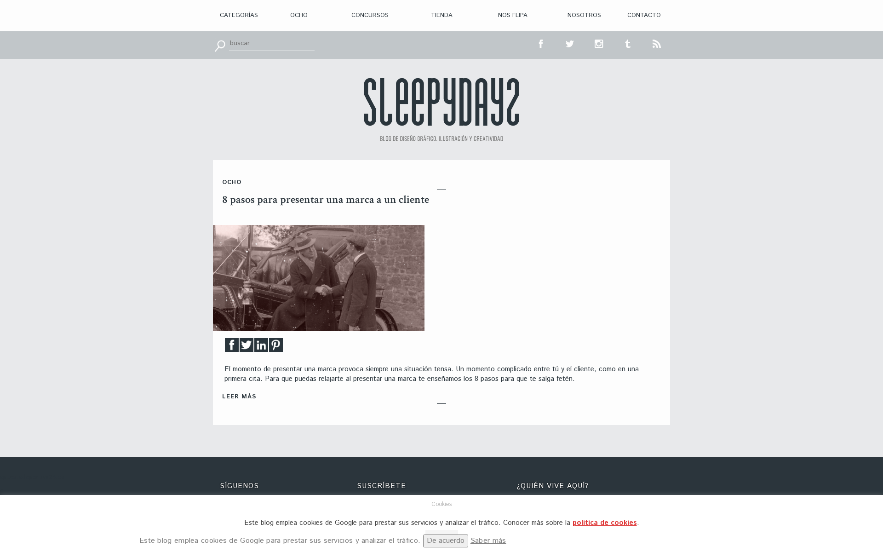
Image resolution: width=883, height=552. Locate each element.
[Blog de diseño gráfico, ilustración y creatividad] (441, 109)
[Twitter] (246, 347)
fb (541, 42)
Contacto (644, 15)
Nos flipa (513, 15)
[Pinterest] (276, 347)
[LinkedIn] (261, 347)
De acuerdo (445, 540)
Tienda (442, 15)
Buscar (220, 45)
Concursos (370, 15)
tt (570, 42)
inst (599, 42)
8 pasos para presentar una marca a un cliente (325, 199)
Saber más (488, 540)
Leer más (239, 396)
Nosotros (584, 15)
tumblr (628, 42)
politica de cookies (605, 523)
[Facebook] (231, 347)
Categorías (239, 15)
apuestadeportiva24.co (32, 477)
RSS (657, 42)
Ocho (299, 15)
